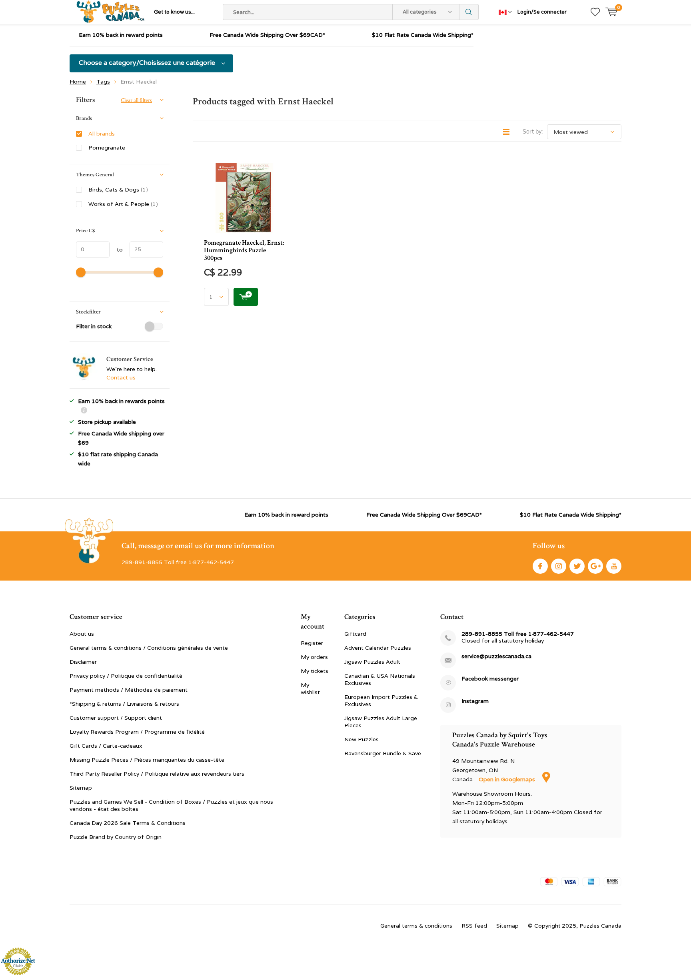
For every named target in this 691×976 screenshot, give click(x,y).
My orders (314, 657)
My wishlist (310, 688)
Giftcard (355, 633)
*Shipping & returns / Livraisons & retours (124, 703)
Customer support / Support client (116, 717)
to (116, 249)
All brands (101, 133)
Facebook (540, 566)
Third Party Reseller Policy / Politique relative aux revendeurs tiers (157, 773)
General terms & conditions (416, 925)
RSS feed (474, 925)
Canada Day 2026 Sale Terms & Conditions (128, 822)
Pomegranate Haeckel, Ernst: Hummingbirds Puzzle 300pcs (244, 250)
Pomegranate (106, 147)
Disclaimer (83, 661)
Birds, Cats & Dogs (118, 189)
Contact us (121, 377)
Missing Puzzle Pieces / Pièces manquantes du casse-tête (147, 759)
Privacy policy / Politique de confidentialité (126, 675)
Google (595, 566)
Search (469, 12)
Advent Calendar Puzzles (377, 647)
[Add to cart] (246, 297)
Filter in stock (94, 326)
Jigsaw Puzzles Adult (372, 661)
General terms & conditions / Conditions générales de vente (149, 647)
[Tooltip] (84, 411)
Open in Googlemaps (508, 779)
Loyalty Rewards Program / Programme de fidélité (137, 731)
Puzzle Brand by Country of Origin (116, 836)
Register (312, 643)
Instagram (558, 566)
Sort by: (533, 131)
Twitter (577, 566)
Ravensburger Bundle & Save (382, 753)
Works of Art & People (123, 204)
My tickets (314, 671)
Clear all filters (136, 100)
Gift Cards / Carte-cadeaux (106, 745)
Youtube (613, 566)
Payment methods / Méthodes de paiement (129, 689)
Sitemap (81, 787)
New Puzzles (361, 739)
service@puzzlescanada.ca (496, 656)
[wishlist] (595, 12)
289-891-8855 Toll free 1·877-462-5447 (517, 634)
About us (82, 633)
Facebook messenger (490, 678)
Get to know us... (174, 11)
